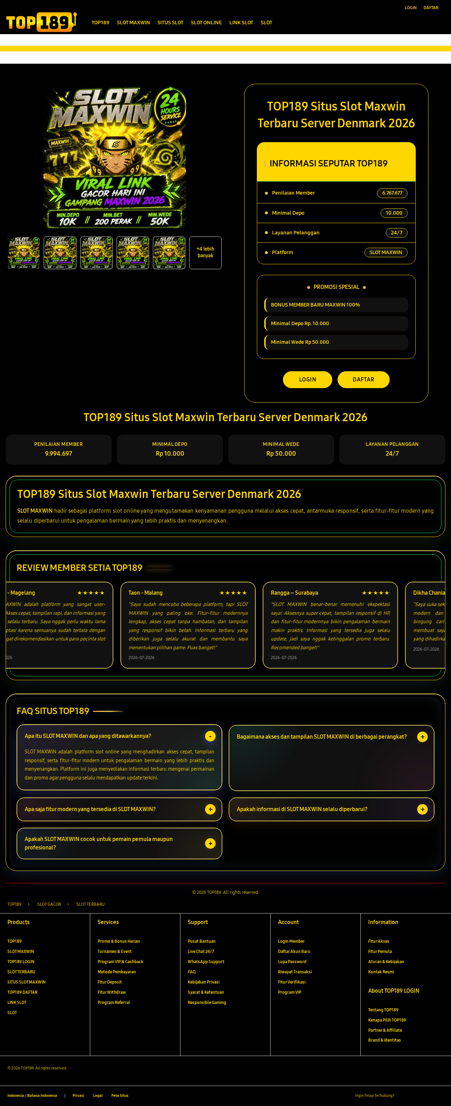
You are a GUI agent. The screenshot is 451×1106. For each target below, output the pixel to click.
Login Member (291, 941)
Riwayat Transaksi (295, 971)
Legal (98, 1095)
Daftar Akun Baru (294, 951)
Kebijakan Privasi (204, 982)
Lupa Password (292, 961)
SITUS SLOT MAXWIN (26, 982)
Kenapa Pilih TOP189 (387, 1020)
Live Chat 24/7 (201, 951)
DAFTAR (364, 379)
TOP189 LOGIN (21, 961)
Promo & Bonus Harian (119, 941)
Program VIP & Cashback (120, 961)
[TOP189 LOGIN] (41, 22)
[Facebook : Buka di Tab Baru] (403, 1096)
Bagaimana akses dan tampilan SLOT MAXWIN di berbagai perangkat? (322, 736)
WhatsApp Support (206, 961)
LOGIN (307, 379)
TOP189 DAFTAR (22, 992)
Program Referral (114, 1002)
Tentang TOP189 (383, 1009)
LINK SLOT (16, 1002)
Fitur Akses (378, 941)
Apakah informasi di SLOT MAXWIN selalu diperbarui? (302, 809)
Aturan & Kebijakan (386, 961)
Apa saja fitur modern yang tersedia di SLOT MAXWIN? (90, 809)
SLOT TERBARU (21, 971)
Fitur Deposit (110, 982)
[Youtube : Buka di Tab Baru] (439, 1096)
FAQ (192, 971)
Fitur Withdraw (112, 992)
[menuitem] (100, 22)
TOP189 (14, 941)
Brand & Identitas (384, 1040)
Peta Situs (119, 1095)
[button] (425, 22)
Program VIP (289, 992)
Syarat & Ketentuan (206, 992)
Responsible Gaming (207, 1002)
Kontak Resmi (381, 971)
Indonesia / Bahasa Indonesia (32, 1095)
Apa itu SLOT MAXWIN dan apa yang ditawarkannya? (88, 736)
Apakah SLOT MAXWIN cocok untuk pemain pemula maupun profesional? (99, 843)
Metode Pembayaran (117, 971)
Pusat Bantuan (202, 941)
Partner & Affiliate (385, 1030)
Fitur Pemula (380, 951)
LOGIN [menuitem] (411, 7)
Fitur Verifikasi (291, 982)
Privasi (78, 1095)
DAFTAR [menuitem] (431, 7)
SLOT (12, 1012)
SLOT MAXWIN (34, 510)
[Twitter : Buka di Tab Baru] (415, 1096)
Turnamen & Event (115, 951)
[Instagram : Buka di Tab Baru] (427, 1096)
